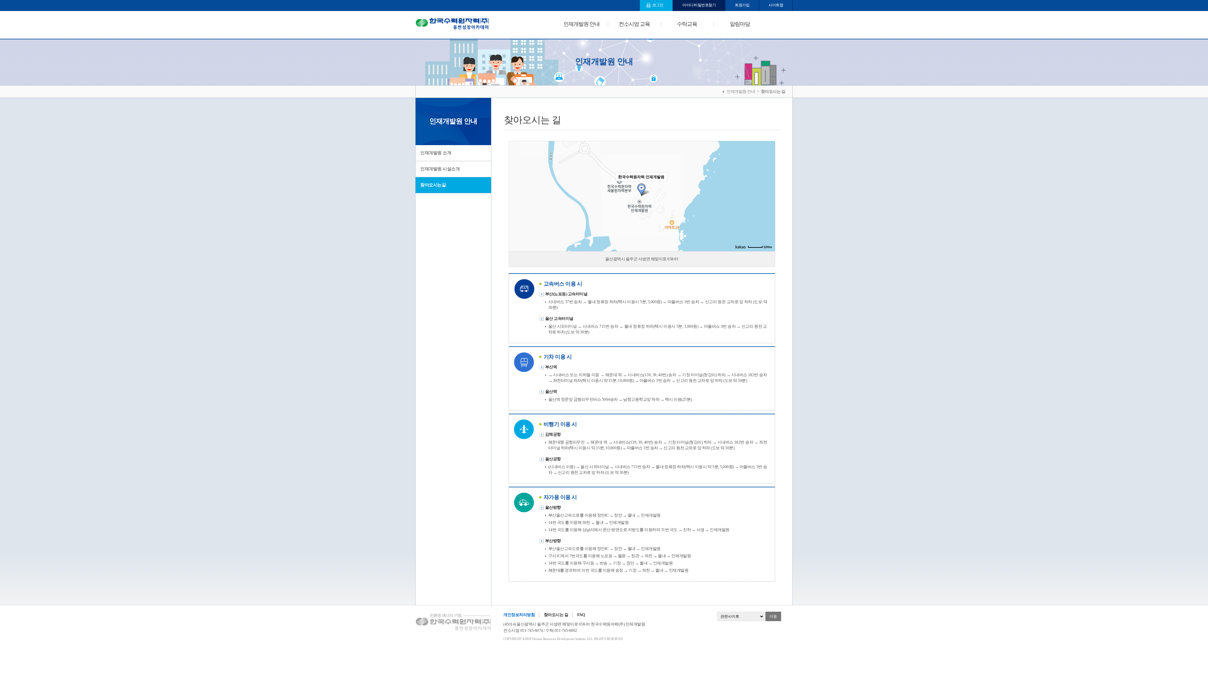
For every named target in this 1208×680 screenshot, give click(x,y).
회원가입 (742, 5)
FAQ (581, 614)
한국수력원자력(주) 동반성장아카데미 (452, 24)
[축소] (767, 195)
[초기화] (767, 207)
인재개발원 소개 (435, 152)
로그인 (657, 5)
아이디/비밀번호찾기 (699, 5)
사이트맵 (776, 5)
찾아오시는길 (433, 185)
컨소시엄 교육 (634, 24)
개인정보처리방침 (519, 614)
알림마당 (740, 24)
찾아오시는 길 (556, 614)
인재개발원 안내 (581, 24)
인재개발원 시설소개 (440, 169)
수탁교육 (687, 24)
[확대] (767, 185)
